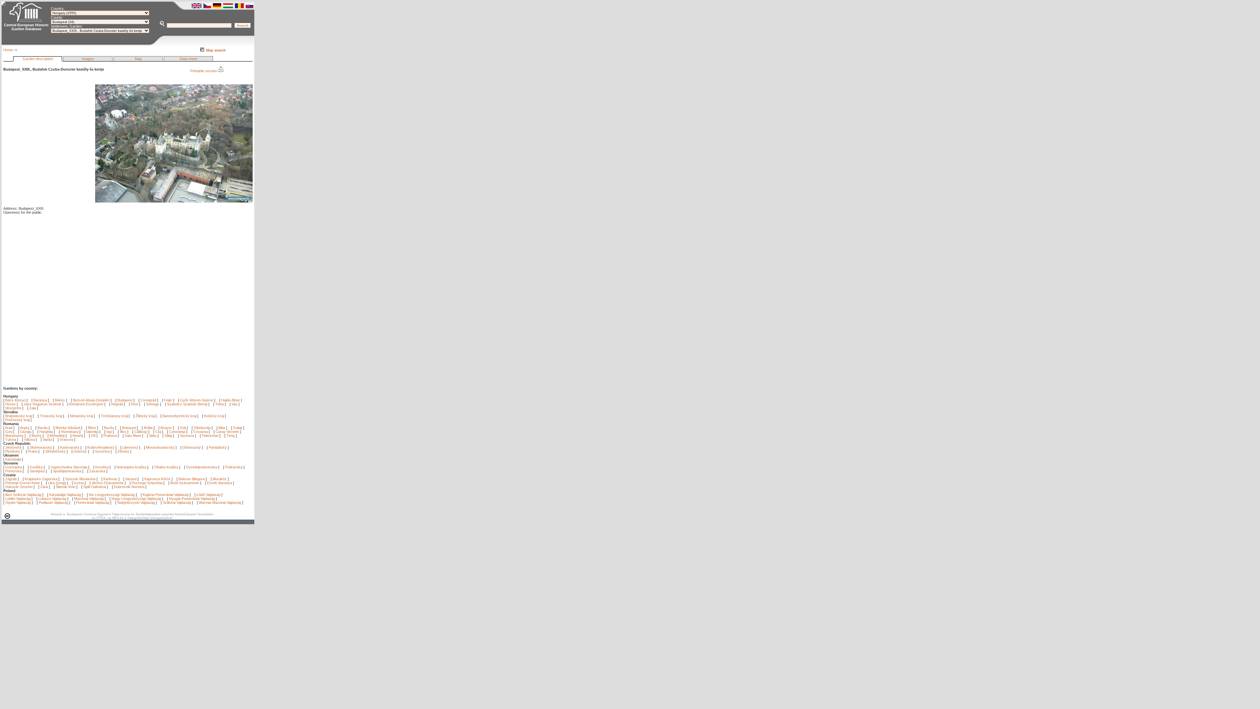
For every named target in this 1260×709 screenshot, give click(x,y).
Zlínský (123, 451)
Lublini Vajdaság (18, 499)
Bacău (43, 428)
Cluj (158, 432)
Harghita (46, 432)
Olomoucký (191, 447)
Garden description (38, 59)
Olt (93, 436)
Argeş (25, 428)
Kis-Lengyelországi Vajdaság (112, 495)
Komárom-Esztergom (86, 404)
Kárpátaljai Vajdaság (65, 495)
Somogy (152, 404)
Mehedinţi (58, 436)
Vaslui (48, 439)
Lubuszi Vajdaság (52, 499)
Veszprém (13, 408)
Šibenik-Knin (65, 487)
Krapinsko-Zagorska (41, 479)
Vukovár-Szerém (18, 487)
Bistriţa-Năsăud (68, 428)
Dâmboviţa (203, 428)
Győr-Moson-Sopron (196, 400)
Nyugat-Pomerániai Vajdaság (192, 499)
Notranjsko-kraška (131, 467)
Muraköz (220, 479)
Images (88, 59)
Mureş (37, 436)
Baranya (40, 400)
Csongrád (148, 400)
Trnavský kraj (51, 416)
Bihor (92, 428)
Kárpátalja (13, 459)
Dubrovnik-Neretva (129, 487)
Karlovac (110, 479)
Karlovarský (69, 447)
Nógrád (117, 404)
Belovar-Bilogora (191, 479)
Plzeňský (12, 451)
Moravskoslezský (160, 447)
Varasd (130, 479)
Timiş (231, 436)
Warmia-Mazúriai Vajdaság (220, 503)
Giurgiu (26, 432)
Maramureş (15, 436)
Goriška (36, 467)
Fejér (168, 400)
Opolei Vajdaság (18, 503)
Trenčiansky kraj (114, 416)
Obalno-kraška (166, 467)
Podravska (233, 467)
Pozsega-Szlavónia (147, 483)
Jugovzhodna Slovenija (69, 467)
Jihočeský (13, 447)
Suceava (187, 436)
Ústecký (80, 451)
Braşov (166, 428)
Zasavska (97, 471)
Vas (235, 404)
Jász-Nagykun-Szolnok (42, 404)
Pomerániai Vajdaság (92, 503)
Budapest (125, 400)
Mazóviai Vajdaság (89, 499)
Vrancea (67, 439)
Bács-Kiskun (15, 400)
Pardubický (218, 447)
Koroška (102, 467)
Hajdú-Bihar (230, 400)
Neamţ (78, 436)
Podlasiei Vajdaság (53, 503)
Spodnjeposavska (67, 471)
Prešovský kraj (17, 420)
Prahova (110, 436)
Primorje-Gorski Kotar (22, 483)
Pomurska (14, 471)
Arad (9, 428)
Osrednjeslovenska (201, 467)
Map (138, 59)
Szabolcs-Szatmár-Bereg (187, 404)
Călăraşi (141, 432)
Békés (60, 400)
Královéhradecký (101, 447)
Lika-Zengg (57, 483)
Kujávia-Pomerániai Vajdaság (166, 495)
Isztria (79, 483)
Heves (10, 404)
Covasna (201, 432)
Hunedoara (70, 432)
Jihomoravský (41, 447)
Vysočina (102, 451)
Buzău (109, 428)
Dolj (183, 428)
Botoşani (129, 428)
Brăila (149, 428)
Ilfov (123, 432)
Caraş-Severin (228, 432)
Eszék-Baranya (219, 483)
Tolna (219, 404)
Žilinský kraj (146, 416)
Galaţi (238, 428)
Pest (134, 404)
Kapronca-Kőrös (157, 479)
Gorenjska (13, 467)
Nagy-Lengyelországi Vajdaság (136, 499)
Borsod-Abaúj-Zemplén (91, 400)
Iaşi (109, 432)
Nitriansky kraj (81, 416)
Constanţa (177, 432)
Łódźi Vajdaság (208, 495)
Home (8, 50)
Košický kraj (214, 416)
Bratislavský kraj (18, 416)
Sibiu (153, 436)
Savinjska (37, 471)
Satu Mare (133, 436)
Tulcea (11, 439)
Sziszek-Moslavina (80, 479)
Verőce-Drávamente (108, 483)
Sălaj (168, 436)
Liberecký (130, 447)
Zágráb (11, 479)
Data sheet (188, 59)
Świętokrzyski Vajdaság (136, 503)
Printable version (204, 71)
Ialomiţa (92, 432)
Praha (32, 451)
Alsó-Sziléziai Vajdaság (23, 495)
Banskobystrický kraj (179, 416)
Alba (222, 428)
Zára (44, 487)
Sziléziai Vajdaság (177, 503)
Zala (32, 408)
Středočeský (55, 451)
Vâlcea (30, 439)
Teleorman (211, 436)
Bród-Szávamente (184, 483)
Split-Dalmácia (94, 487)
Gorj (9, 432)
